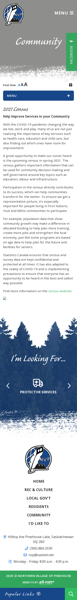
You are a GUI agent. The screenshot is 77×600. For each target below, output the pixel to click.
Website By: (30, 582)
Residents (39, 506)
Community (39, 514)
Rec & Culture (38, 489)
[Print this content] (70, 84)
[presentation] (7, 386)
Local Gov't (38, 498)
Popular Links (19, 594)
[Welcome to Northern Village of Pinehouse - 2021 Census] (13, 14)
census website (59, 291)
